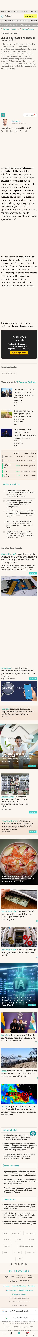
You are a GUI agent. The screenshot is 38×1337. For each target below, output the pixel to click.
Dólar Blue (15, 1233)
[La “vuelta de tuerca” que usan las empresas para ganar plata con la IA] (19, 985)
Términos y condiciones (19, 1305)
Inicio (19, 1335)
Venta (26, 453)
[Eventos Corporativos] (21, 1276)
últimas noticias (6, 12)
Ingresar (34, 1335)
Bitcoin (6, 1239)
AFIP (5, 1252)
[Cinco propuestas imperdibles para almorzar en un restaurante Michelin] (19, 862)
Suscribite (31, 1286)
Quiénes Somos (11, 1290)
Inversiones (30, 1252)
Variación (16, 453)
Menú (3, 1335)
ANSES (19, 1259)
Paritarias (17, 1252)
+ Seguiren (31, 115)
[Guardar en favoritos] (3, 115)
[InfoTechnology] (24, 1281)
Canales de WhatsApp (19, 1286)
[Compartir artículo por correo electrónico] (21, 131)
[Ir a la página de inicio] (2, 16)
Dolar (11, 1335)
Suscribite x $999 (30, 16)
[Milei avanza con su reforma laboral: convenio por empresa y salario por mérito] (6, 433)
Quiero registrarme (19, 353)
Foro (27, 1335)
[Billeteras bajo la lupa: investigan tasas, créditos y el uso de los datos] (19, 937)
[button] (33, 1133)
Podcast (14, 29)
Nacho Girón (15, 121)
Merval (31, 1239)
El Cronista (5, 29)
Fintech (19, 1239)
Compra (33, 453)
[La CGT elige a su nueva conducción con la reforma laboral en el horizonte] (6, 392)
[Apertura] (9, 1276)
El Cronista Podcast (27, 29)
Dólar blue (24, 12)
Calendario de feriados (26, 1246)
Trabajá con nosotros (19, 1294)
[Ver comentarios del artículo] (26, 131)
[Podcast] (13, 1281)
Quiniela (7, 1246)
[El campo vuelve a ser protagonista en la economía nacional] (6, 414)
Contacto (6, 1286)
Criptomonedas (30, 1233)
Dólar (16, 12)
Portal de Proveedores (25, 1290)
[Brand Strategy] (31, 1276)
